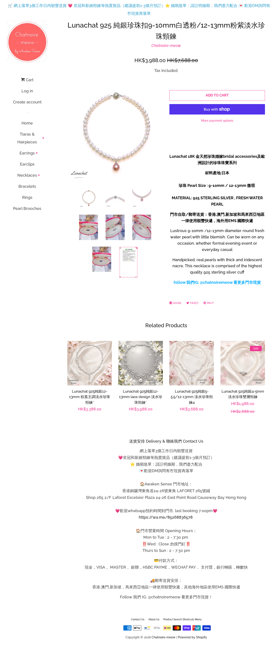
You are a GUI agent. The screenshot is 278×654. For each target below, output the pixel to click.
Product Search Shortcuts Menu (182, 619)
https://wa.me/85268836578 (166, 517)
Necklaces (27, 175)
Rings (27, 197)
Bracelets (27, 186)
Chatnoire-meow (166, 45)
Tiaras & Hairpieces (27, 138)
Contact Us (137, 619)
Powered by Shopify (192, 637)
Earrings (27, 153)
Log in (27, 91)
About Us (153, 619)
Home (27, 123)
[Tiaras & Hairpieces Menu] (43, 138)
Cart (29, 80)
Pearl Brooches (27, 208)
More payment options (217, 120)
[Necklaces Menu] (39, 175)
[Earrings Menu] (37, 153)
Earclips (27, 164)
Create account (27, 102)
